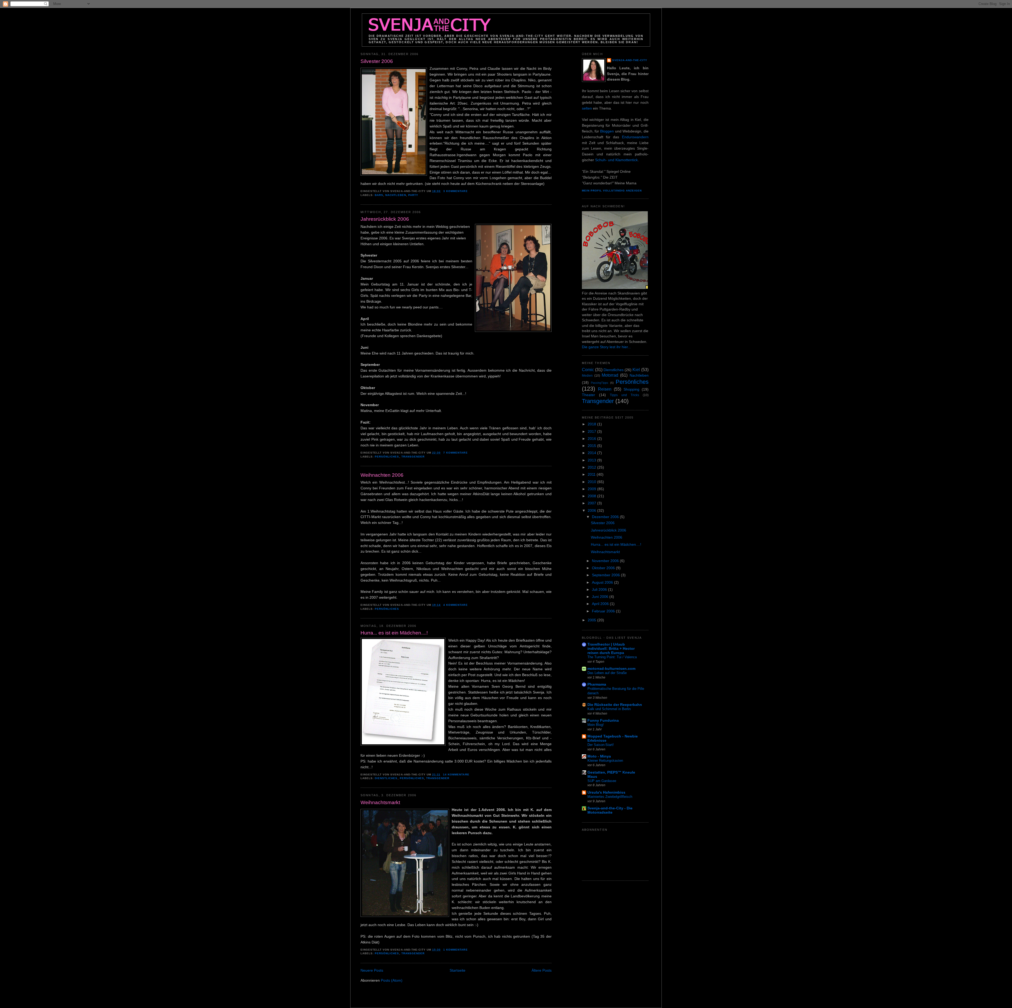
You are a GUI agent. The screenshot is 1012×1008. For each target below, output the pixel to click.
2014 (592, 453)
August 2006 (603, 582)
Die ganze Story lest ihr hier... (606, 347)
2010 (592, 482)
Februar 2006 (604, 611)
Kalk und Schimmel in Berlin (609, 709)
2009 (592, 489)
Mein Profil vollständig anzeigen (612, 190)
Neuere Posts (372, 970)
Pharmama (596, 684)
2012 (592, 467)
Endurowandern (635, 137)
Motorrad (610, 375)
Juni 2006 (600, 597)
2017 (592, 432)
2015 (592, 446)
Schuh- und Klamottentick (616, 160)
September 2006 (606, 575)
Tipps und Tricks (624, 395)
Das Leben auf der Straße (607, 673)
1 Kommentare (455, 949)
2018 (592, 424)
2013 (592, 460)
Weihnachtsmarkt (380, 802)
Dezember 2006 (606, 517)
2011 (592, 474)
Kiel (636, 369)
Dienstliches (386, 778)
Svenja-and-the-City (629, 60)
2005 (592, 620)
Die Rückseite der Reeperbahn (614, 705)
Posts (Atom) (391, 980)
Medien (587, 375)
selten (587, 108)
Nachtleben (395, 195)
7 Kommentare (455, 452)
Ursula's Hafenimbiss (606, 792)
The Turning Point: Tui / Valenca (612, 657)
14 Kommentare (456, 774)
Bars (379, 195)
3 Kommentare (455, 191)
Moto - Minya (599, 756)
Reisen (604, 389)
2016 (592, 439)
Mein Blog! (595, 725)
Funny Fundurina (603, 720)
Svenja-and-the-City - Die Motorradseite (609, 810)
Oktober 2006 (604, 568)
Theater (588, 395)
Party (413, 195)
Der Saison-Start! (600, 745)
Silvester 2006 (377, 61)
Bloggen (607, 131)
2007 (592, 503)
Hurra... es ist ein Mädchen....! (394, 633)
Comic (588, 369)
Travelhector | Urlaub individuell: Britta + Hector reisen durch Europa (611, 648)
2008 (592, 496)
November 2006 (606, 561)
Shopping (631, 389)
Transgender (413, 456)
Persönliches (387, 456)
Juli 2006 (600, 590)
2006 (592, 511)
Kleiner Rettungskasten (605, 761)
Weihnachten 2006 (382, 475)
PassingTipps (599, 382)
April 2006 (601, 604)
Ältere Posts (542, 970)
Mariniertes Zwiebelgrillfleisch (609, 797)
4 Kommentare (455, 604)
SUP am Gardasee (601, 781)
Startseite (457, 970)
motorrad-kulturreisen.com (611, 669)
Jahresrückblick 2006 (385, 219)
